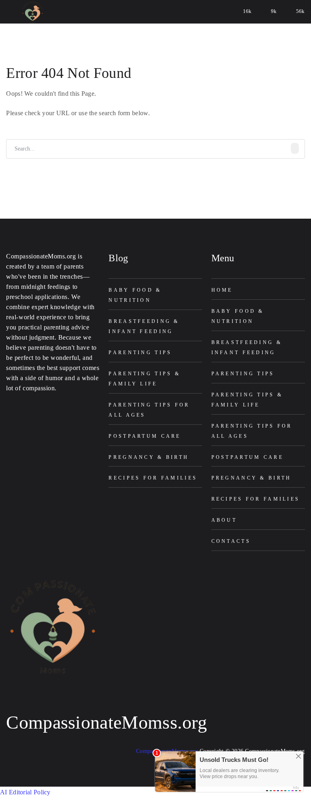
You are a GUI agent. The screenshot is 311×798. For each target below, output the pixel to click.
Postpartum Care (145, 436)
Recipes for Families (153, 478)
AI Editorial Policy (25, 792)
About (224, 520)
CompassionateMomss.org (106, 722)
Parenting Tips (140, 352)
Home (222, 290)
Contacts (231, 541)
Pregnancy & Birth (149, 457)
